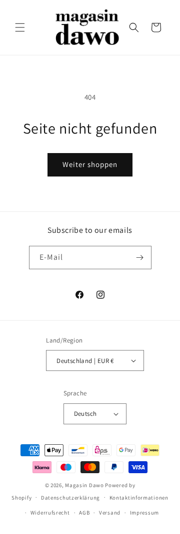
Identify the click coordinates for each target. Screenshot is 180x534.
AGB (84, 512)
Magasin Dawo (84, 485)
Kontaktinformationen (139, 497)
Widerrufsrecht (50, 512)
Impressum (144, 512)
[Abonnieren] (140, 257)
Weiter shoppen (90, 164)
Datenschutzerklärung (70, 497)
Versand (109, 512)
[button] (20, 27)
